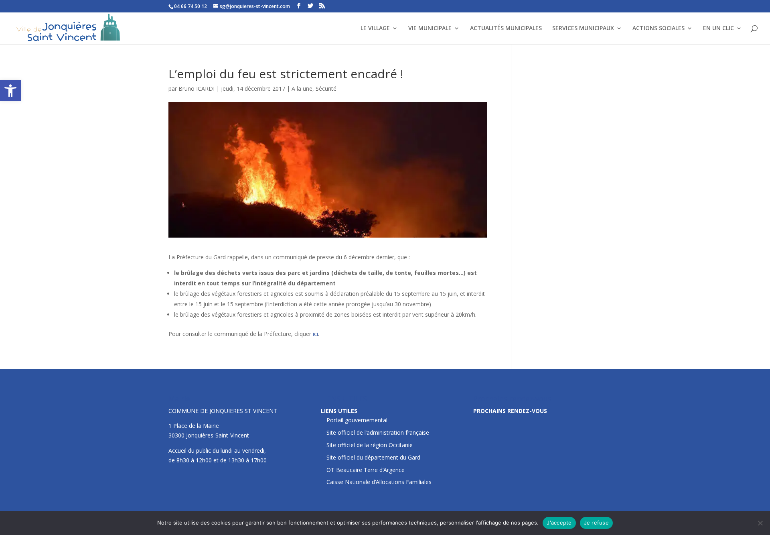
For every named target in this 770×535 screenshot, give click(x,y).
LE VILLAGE (375, 28)
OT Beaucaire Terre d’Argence (365, 470)
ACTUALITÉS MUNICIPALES (506, 28)
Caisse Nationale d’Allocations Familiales (379, 482)
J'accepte (559, 522)
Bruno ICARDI (196, 88)
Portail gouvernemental (356, 420)
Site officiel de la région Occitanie (369, 445)
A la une (302, 88)
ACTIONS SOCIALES (658, 28)
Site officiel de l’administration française (377, 432)
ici (315, 334)
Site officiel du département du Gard (373, 457)
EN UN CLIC (718, 28)
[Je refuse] (760, 523)
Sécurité (326, 88)
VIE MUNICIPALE (430, 28)
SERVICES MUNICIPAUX (583, 28)
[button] (10, 90)
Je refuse (596, 522)
